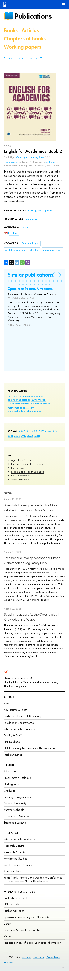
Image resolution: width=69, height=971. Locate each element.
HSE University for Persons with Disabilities (29, 748)
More (37, 435)
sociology (28, 407)
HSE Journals (11, 904)
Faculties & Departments (19, 722)
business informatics (19, 396)
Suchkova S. (51, 162)
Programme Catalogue (17, 778)
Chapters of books (25, 38)
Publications (33, 16)
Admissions (10, 771)
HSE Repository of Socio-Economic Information (32, 942)
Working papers (22, 46)
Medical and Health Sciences (27, 471)
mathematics (15, 407)
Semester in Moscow (16, 816)
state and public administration (24, 411)
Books (11, 30)
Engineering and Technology (27, 464)
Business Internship (15, 822)
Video (7, 936)
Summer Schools (14, 809)
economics (36, 396)
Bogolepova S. (10, 162)
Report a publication (14, 58)
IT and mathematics (18, 403)
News (8, 493)
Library (8, 923)
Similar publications (30, 274)
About (9, 697)
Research (12, 833)
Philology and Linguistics (40, 210)
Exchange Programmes (17, 797)
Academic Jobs (12, 871)
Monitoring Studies (15, 858)
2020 (17, 435)
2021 (10, 435)
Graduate (9, 790)
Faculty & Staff (13, 735)
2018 (30, 435)
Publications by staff (16, 898)
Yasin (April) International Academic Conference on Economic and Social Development (33, 879)
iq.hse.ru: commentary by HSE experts (26, 917)
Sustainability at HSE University (22, 716)
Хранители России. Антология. (30, 289)
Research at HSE (33, 58)
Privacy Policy (53, 956)
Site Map (8, 962)
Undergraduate (13, 784)
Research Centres (14, 845)
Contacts (26, 956)
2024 (41, 431)
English (24, 227)
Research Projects (14, 852)
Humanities (17, 468)
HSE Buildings (12, 742)
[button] (8, 281)
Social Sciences (20, 479)
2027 (22, 431)
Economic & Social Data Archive (23, 930)
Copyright (38, 956)
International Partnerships (19, 729)
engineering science (19, 399)
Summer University (15, 803)
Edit (63, 967)
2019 (23, 435)
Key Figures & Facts (15, 710)
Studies (10, 765)
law (32, 403)
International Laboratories (19, 839)
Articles (30, 30)
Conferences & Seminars (19, 865)
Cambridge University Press (30, 157)
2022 (54, 431)
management (42, 403)
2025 (35, 431)
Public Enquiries (13, 754)
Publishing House (14, 911)
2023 (48, 431)
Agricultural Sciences (22, 460)
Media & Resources (19, 891)
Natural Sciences (20, 475)
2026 (28, 431)
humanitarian (38, 399)
